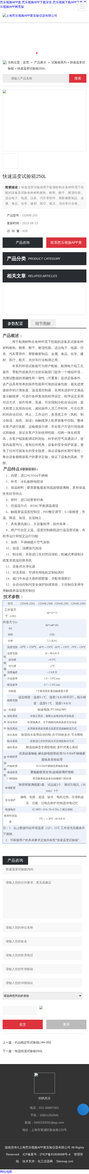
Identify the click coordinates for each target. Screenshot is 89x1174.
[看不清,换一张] (44, 1007)
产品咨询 (23, 242)
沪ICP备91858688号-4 (55, 1154)
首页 (26, 62)
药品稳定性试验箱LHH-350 (33, 1042)
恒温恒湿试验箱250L (29, 1051)
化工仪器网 (45, 1161)
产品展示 (40, 62)
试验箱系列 (59, 62)
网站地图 (6, 1171)
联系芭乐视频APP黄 (66, 242)
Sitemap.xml (64, 1161)
